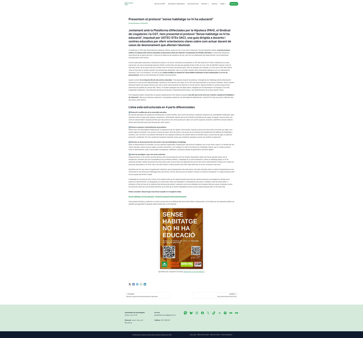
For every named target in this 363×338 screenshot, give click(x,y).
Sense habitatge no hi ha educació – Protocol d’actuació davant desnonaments (157, 197)
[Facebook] (133, 284)
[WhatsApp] (141, 284)
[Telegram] (137, 284)
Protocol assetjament (226, 334)
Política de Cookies (215, 334)
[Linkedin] (145, 284)
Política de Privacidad (203, 334)
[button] (208, 4)
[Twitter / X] (130, 284)
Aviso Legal (193, 334)
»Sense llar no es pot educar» (194, 272)
